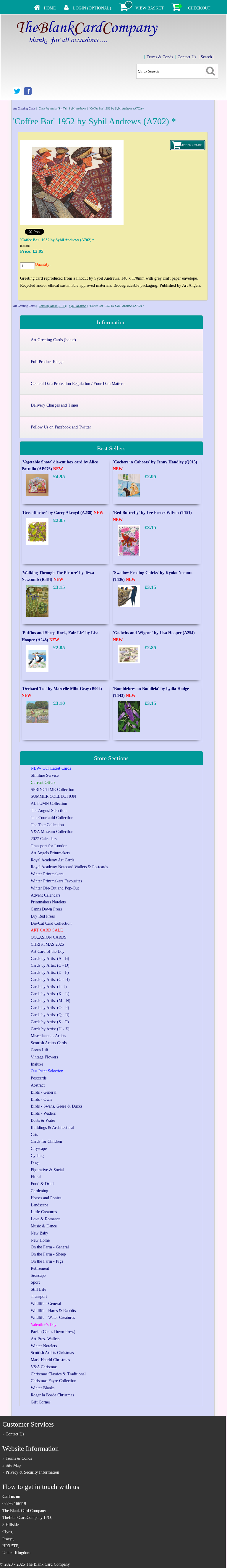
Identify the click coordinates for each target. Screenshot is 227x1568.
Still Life (38, 1289)
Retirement (40, 1268)
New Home (40, 1240)
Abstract (38, 1085)
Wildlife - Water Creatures (53, 1317)
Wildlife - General (46, 1303)
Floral (36, 1176)
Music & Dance (44, 1226)
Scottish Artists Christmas (52, 1353)
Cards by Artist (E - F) (50, 972)
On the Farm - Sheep (48, 1254)
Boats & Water (43, 1120)
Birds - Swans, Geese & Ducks (56, 1106)
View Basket (149, 8)
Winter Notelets (44, 1346)
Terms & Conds (160, 57)
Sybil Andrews (77, 108)
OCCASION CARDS (49, 937)
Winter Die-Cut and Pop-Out (55, 888)
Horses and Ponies (46, 1198)
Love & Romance (45, 1219)
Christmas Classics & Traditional (58, 1374)
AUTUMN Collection (49, 803)
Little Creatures (44, 1212)
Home (50, 8)
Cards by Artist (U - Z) (50, 1029)
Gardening (39, 1191)
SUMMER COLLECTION (53, 796)
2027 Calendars (43, 839)
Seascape (38, 1275)
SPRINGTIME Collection (52, 789)
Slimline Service (45, 775)
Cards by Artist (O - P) (50, 1007)
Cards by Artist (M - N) (50, 1000)
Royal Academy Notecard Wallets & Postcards (69, 867)
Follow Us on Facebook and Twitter (61, 427)
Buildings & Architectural (52, 1127)
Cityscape (39, 1148)
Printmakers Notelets (48, 902)
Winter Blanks (42, 1388)
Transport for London (49, 846)
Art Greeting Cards (24, 108)
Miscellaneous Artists (48, 1036)
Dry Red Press (43, 916)
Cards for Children (46, 1141)
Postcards (38, 1078)
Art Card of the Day (47, 951)
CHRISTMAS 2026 (47, 944)
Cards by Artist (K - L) (50, 994)
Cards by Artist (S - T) (52, 108)
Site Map (13, 1465)
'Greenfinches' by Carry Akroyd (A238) (62, 512)
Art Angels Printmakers (50, 853)
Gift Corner (40, 1402)
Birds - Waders (43, 1113)
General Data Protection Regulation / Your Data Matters (77, 383)
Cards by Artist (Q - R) (50, 1015)
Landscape (39, 1205)
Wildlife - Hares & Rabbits (53, 1310)
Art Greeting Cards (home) (53, 340)
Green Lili (39, 1050)
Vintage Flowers (44, 1057)
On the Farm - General (50, 1247)
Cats (34, 1134)
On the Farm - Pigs (47, 1261)
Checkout (199, 8)
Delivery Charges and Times (54, 405)
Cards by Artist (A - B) (50, 958)
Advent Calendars (45, 895)
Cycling (37, 1155)
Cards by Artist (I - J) (49, 986)
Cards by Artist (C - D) (50, 965)
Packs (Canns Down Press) (53, 1332)
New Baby (39, 1233)
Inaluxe (37, 1064)
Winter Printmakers (47, 874)
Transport (39, 1296)
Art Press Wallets (45, 1339)
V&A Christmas (44, 1367)
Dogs (35, 1163)
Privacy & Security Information (32, 1472)
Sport (35, 1282)
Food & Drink (43, 1184)
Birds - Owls (41, 1099)
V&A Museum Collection (52, 831)
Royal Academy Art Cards (52, 860)
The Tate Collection (47, 825)
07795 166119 (14, 1503)
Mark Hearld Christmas (50, 1360)
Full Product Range (47, 362)
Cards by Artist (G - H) (50, 979)
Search (206, 57)
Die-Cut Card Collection (51, 923)
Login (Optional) (92, 8)
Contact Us (187, 57)
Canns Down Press (46, 909)
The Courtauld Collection (52, 818)
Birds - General (43, 1092)
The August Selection (49, 810)
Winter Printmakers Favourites (56, 881)
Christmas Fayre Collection (53, 1381)
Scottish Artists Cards (49, 1043)
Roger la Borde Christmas (52, 1395)
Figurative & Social (47, 1170)
